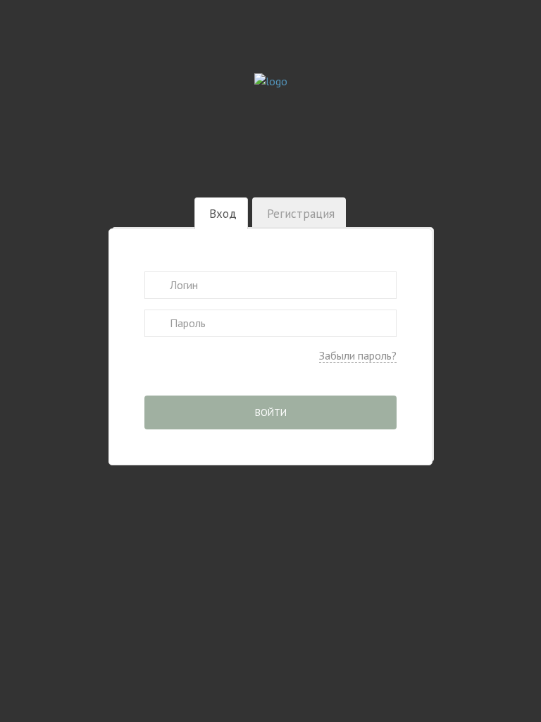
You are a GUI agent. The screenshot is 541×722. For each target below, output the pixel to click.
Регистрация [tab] (301, 213)
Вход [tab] (223, 213)
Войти (271, 412)
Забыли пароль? (358, 355)
